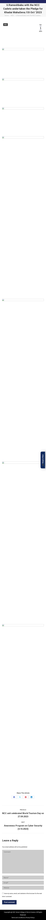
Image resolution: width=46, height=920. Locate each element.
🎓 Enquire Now (43, 460)
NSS (5, 24)
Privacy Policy (30, 917)
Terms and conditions (18, 917)
